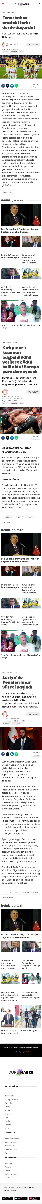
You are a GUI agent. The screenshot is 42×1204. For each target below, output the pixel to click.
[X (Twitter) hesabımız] (20, 1051)
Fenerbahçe (8, 192)
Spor (22, 51)
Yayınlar (8, 1153)
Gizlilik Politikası (11, 1174)
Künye (7, 1107)
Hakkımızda (9, 1096)
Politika (7, 1121)
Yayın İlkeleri (9, 1103)
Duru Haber (14, 44)
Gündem (13, 51)
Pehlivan (7, 522)
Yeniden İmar (8, 898)
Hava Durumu (10, 1146)
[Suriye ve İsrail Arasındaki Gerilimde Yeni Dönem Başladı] (31, 244)
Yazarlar (8, 1167)
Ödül (30, 517)
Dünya (7, 1128)
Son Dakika (17, 723)
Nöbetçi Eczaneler (12, 1138)
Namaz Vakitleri (11, 1142)
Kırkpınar (20, 517)
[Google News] (36, 87)
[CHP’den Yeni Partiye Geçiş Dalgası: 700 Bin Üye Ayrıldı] (10, 276)
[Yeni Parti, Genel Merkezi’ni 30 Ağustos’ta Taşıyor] (21, 311)
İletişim (7, 1110)
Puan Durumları (11, 1149)
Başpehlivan (8, 517)
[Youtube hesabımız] (27, 1051)
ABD (5, 893)
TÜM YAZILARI (33, 44)
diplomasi (14, 893)
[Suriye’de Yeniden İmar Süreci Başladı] (10, 244)
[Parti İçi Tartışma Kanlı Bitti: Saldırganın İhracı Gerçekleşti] (21, 1016)
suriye (36, 893)
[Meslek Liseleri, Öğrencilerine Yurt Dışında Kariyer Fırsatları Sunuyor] (31, 276)
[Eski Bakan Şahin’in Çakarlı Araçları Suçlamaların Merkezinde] (21, 215)
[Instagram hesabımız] (23, 1051)
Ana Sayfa (9, 1163)
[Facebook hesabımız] (16, 1051)
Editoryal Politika (11, 1099)
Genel (5, 51)
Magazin (8, 1125)
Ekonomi (26, 893)
